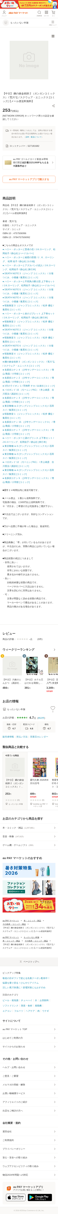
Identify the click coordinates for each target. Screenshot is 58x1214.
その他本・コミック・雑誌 (14, 924)
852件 (41, 718)
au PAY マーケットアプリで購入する (29, 179)
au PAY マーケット (11, 921)
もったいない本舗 (31, 937)
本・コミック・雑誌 (32, 921)
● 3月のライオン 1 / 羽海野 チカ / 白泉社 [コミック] (29, 385)
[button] (53, 106)
